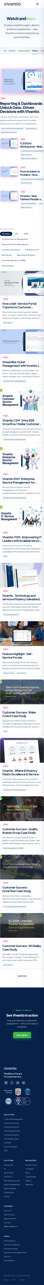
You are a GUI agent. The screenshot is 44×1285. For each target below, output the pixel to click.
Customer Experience (11, 250)
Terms (14, 1280)
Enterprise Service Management (15, 244)
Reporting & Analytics (26, 255)
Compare (29, 1169)
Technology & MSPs (12, 1131)
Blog (27, 1173)
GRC (6, 1150)
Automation (9, 1173)
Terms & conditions (12, 1245)
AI (4, 1169)
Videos (35, 51)
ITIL (17, 234)
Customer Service (11, 1123)
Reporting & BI (10, 1188)
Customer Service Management (15, 239)
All (5, 51)
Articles (12, 51)
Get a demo (22, 1035)
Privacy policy (10, 1241)
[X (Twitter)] (12, 1083)
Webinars (29, 1184)
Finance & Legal (10, 1146)
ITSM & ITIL (8, 1177)
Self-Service (7, 255)
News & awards (10, 1218)
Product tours (31, 1165)
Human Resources (11, 1139)
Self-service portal (12, 1181)
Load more (22, 976)
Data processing (11, 1248)
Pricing (7, 1196)
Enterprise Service (11, 1127)
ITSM (26, 234)
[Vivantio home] (13, 4)
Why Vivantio (9, 1214)
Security (7, 1256)
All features (8, 1165)
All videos (6, 234)
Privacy (6, 1280)
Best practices (8, 266)
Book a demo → (11, 1226)
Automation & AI (31, 250)
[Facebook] (18, 1083)
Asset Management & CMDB (13, 260)
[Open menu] (37, 4)
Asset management (12, 1184)
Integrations (9, 1192)
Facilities (7, 1142)
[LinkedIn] (6, 1083)
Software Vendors (11, 1135)
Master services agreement (15, 1252)
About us (7, 1210)
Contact (7, 1222)
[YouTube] (24, 1083)
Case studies (23, 51)
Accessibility (9, 1260)
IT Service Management (13, 1119)
